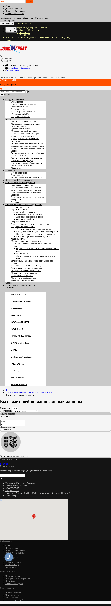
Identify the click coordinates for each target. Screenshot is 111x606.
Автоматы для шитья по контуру (26, 266)
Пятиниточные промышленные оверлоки (35, 234)
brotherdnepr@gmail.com (28, 30)
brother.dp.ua (16, 371)
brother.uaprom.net (19, 385)
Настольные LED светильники (19, 180)
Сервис (8, 283)
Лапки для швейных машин (24, 121)
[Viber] (10, 464)
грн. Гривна (11, 31)
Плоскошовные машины (22, 275)
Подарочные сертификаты (17, 578)
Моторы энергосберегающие (24, 278)
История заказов (13, 595)
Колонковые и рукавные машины (26, 268)
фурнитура (10, 119)
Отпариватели (17, 102)
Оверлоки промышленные (23, 226)
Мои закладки (11, 597)
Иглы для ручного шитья (22, 136)
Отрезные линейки (25, 219)
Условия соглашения (14, 13)
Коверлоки (16, 200)
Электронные (17, 175)
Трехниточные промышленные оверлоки (35, 229)
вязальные (10, 170)
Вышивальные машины (22, 185)
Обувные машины (19, 209)
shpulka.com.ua (17, 378)
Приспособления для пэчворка (25, 133)
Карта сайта (10, 567)
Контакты (9, 288)
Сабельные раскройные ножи (30, 214)
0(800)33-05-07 (23, 32)
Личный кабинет (13, 593)
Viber (8, 40)
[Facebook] (1, 464)
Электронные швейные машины (26, 190)
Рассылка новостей (14, 600)
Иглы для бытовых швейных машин (27, 146)
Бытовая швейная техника (29, 392)
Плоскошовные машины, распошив (27, 197)
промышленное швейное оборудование (23, 204)
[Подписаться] (1, 478)
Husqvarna (8, 429)
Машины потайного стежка (23, 280)
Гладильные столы (19, 107)
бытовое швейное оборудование (20, 182)
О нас (8, 6)
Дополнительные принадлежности (27, 143)
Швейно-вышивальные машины (26, 187)
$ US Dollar (10, 28)
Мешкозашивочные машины (24, 273)
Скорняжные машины (21, 222)
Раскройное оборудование (23, 212)
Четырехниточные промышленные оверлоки (37, 231)
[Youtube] (8, 464)
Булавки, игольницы (20, 129)
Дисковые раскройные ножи (29, 217)
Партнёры (10, 581)
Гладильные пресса (20, 109)
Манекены (16, 168)
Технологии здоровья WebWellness (21, 285)
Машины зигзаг (18, 239)
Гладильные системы (20, 116)
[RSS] (4, 464)
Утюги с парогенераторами (23, 104)
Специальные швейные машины (26, 270)
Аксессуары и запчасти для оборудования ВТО (23, 112)
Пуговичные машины (21, 207)
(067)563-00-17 (23, 35)
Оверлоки (15, 202)
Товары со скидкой (14, 583)
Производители (12, 576)
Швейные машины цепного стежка (27, 241)
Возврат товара (12, 564)
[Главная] (6, 390)
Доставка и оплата (13, 8)
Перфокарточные (19, 173)
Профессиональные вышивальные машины (31, 224)
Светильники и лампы (21, 165)
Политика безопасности (16, 11)
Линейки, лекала (18, 126)
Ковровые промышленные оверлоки (33, 236)
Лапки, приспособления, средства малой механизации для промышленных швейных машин (26, 160)
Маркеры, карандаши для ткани (25, 124)
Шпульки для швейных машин (25, 131)
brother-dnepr (13, 70)
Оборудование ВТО (14, 99)
